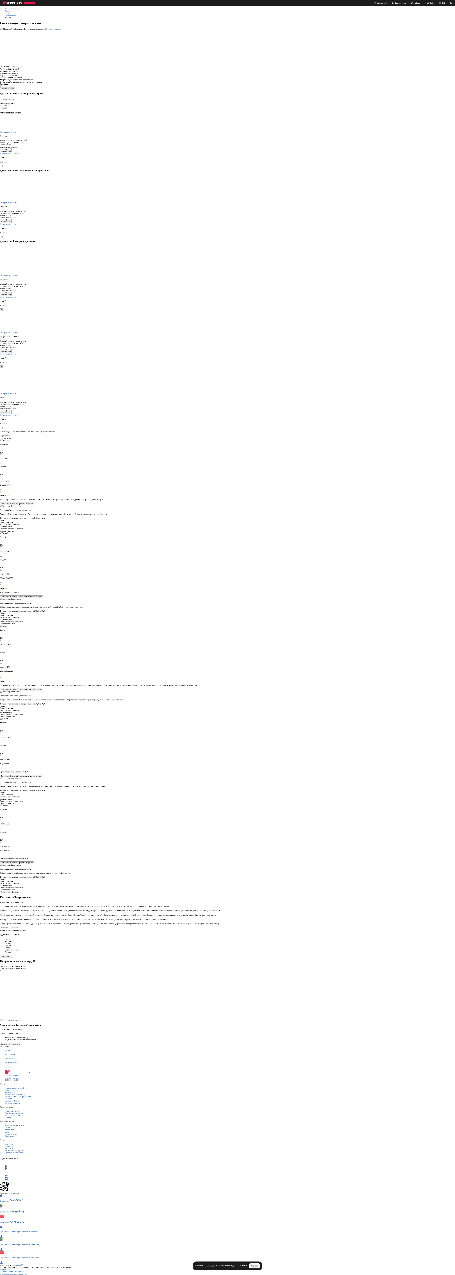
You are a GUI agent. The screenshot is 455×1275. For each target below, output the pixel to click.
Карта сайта (5, 1270)
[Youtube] (6, 1176)
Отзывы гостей (11, 1090)
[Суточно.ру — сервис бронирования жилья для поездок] (12, 3)
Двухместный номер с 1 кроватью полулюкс (17, 504)
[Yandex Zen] (6, 1179)
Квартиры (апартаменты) (15, 1125)
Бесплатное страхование (14, 1115)
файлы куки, (209, 1266)
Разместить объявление (14, 1113)
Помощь (8, 1117)
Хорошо (254, 1266)
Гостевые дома (11, 1062)
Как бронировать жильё (14, 1088)
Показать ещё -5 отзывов (10, 892)
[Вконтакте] (6, 1173)
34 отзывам (17, 67)
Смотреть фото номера (9, 132)
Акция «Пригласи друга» (15, 1094)
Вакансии (9, 1146)
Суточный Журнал (12, 1101)
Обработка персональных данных (13, 1274)
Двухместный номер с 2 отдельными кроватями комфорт (21, 597)
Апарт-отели (10, 1058)
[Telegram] (6, 1164)
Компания (9, 1144)
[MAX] (6, 1170)
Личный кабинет (11, 1076)
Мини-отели (10, 1054)
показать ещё (6, 150)
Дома (7, 1132)
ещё (133, 915)
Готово (3, 108)
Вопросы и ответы (12, 1103)
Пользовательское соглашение (12, 1272)
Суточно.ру (17, 1265)
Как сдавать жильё (12, 1111)
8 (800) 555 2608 (11, 1080)
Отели (7, 1050)
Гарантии (8, 1099)
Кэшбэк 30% (10, 1092)
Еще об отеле (6, 956)
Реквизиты (9, 1148)
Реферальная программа (14, 1151)
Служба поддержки (12, 1078)
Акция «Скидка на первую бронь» (19, 1097)
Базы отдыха (10, 1136)
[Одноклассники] (6, 1167)
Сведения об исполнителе (10, 1044)
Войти (432, 3)
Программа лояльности (14, 1153)
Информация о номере (9, 153)
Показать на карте (53, 29)
